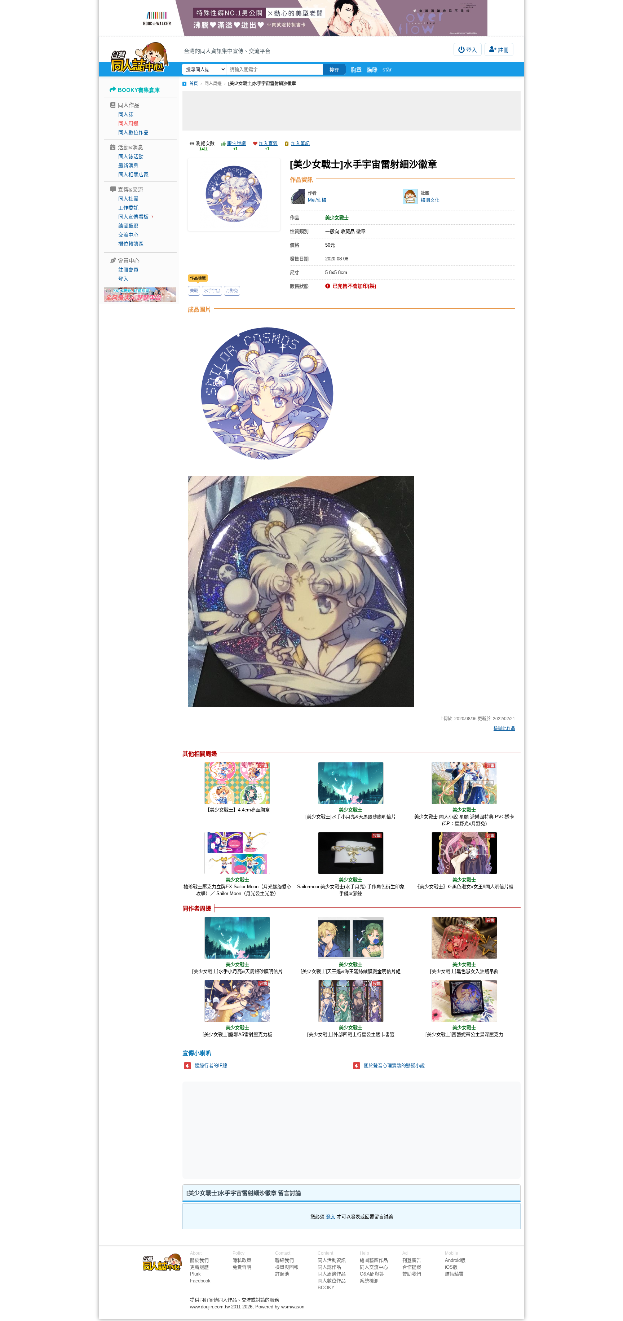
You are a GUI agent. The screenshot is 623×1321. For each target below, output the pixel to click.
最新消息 (128, 165)
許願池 (282, 1274)
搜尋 (334, 69)
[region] (296, 1130)
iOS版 (451, 1267)
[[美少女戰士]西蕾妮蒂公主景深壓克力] (464, 1001)
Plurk (195, 1274)
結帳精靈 (454, 1274)
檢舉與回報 (287, 1267)
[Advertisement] (351, 110)
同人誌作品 (329, 1267)
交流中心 (128, 235)
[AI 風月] (140, 297)
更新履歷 (199, 1267)
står (387, 69)
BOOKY (326, 1287)
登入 (471, 50)
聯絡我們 (284, 1260)
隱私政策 (242, 1260)
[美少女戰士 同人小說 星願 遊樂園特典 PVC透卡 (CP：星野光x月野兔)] (464, 783)
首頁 (193, 83)
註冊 (503, 50)
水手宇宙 (212, 291)
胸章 (356, 70)
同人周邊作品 (332, 1274)
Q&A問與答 (372, 1274)
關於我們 (199, 1260)
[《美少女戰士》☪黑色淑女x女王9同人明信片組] (464, 853)
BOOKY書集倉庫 (139, 90)
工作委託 (128, 208)
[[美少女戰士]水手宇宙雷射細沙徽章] (234, 194)
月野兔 (232, 291)
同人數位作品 (133, 132)
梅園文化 (430, 200)
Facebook (200, 1280)
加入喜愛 (268, 143)
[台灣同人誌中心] (140, 55)
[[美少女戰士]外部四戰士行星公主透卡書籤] (351, 1001)
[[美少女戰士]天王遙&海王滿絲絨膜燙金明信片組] (351, 938)
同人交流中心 (374, 1267)
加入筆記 (300, 143)
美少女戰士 (337, 217)
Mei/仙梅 (317, 200)
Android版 (455, 1260)
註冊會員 (128, 270)
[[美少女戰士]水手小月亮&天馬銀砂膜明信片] (351, 783)
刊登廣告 (411, 1260)
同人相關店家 (133, 174)
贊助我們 (411, 1274)
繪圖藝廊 (128, 226)
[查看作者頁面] (297, 196)
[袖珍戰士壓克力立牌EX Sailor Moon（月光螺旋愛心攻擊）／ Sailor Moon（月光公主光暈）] (237, 853)
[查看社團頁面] (410, 196)
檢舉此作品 (504, 728)
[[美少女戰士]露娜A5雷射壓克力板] (237, 1001)
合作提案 (411, 1267)
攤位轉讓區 (130, 244)
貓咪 (372, 70)
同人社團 (128, 199)
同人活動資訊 (332, 1260)
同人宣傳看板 (133, 217)
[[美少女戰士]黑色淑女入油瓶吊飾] (464, 938)
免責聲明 (242, 1267)
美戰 (194, 291)
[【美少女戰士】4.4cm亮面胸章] (237, 783)
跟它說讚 (236, 143)
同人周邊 (128, 123)
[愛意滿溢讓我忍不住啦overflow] (311, 18)
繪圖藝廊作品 (374, 1260)
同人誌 (125, 114)
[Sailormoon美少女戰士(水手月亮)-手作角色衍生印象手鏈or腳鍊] (351, 853)
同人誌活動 (130, 156)
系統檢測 (369, 1280)
